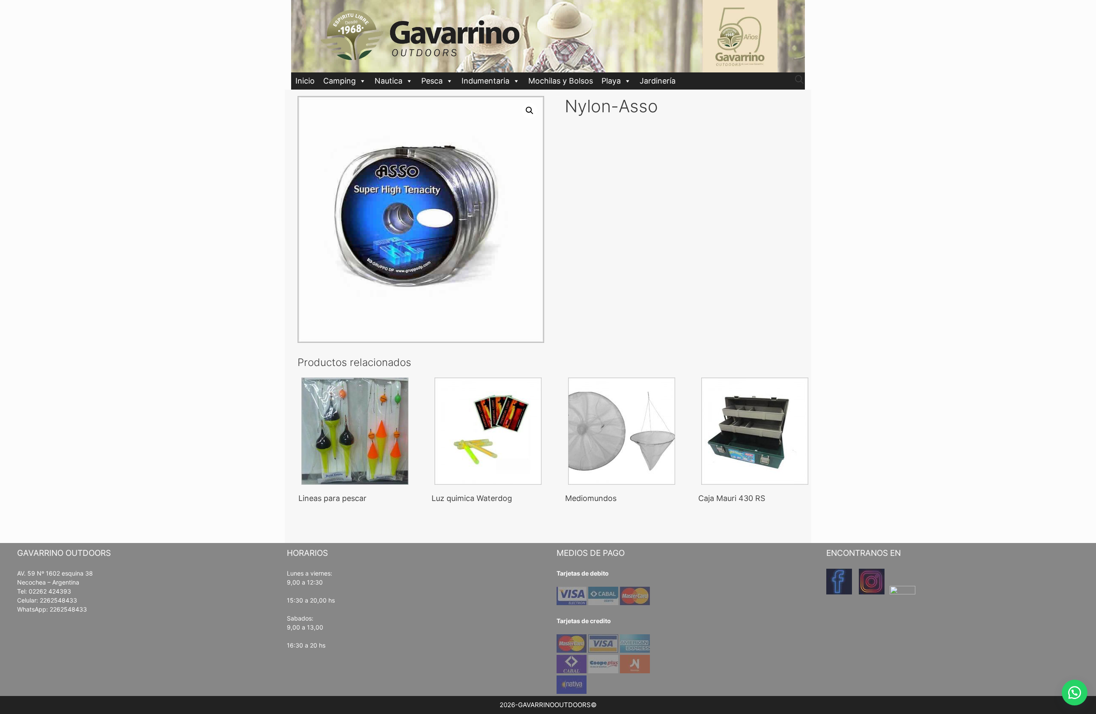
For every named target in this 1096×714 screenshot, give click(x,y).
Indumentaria (485, 80)
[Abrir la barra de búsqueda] (799, 79)
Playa (611, 80)
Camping (339, 80)
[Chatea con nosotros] (1074, 692)
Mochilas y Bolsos (560, 80)
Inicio (305, 80)
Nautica (388, 80)
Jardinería (658, 80)
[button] (529, 110)
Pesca (432, 80)
